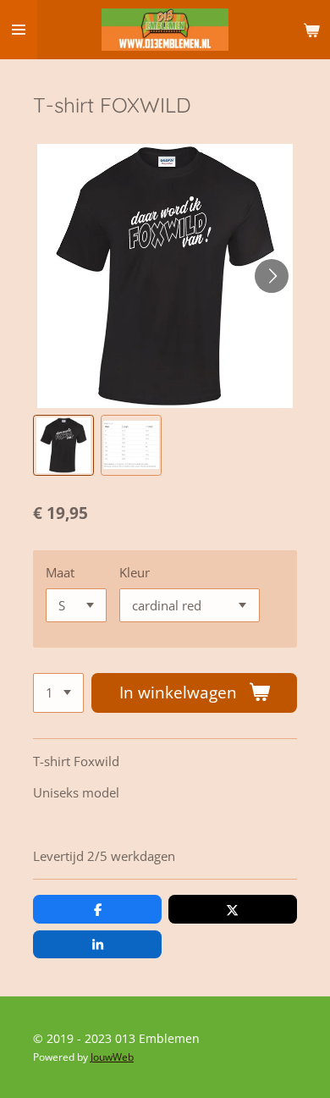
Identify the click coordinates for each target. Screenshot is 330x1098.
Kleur (134, 572)
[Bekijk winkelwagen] (311, 29)
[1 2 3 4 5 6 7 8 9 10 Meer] (58, 693)
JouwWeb (112, 1057)
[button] (63, 445)
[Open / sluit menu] (18, 29)
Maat (60, 572)
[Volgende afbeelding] (272, 276)
